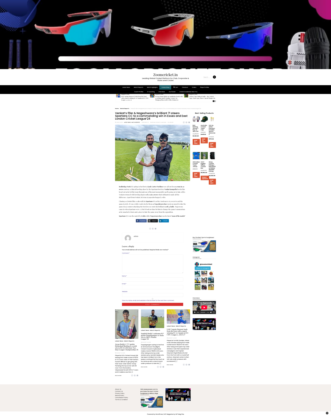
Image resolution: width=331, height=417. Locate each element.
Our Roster (172, 92)
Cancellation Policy (121, 398)
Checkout (185, 87)
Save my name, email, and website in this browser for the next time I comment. (148, 300)
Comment (126, 253)
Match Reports (138, 87)
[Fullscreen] (214, 312)
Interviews (162, 92)
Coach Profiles (138, 92)
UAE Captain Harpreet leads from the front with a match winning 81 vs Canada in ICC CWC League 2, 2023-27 (135, 98)
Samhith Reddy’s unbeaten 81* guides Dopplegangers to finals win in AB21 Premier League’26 (152, 336)
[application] (204, 307)
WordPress (159, 414)
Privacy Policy (119, 393)
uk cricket (171, 122)
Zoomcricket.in (165, 74)
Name (124, 276)
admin (136, 236)
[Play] (195, 312)
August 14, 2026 (120, 353)
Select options (205, 178)
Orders (194, 87)
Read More (118, 375)
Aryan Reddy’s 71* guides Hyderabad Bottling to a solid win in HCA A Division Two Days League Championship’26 (126, 347)
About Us (118, 389)
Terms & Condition (121, 400)
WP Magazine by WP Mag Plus (174, 414)
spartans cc (145, 122)
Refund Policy (119, 395)
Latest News (126, 87)
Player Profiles (204, 87)
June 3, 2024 (119, 122)
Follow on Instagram (203, 268)
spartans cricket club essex (158, 122)
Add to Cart (195, 142)
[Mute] (211, 312)
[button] (165, 34)
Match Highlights (152, 87)
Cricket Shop (165, 87)
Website (124, 292)
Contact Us (119, 391)
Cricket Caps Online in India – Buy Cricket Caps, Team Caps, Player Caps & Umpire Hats (202, 97)
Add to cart (203, 140)
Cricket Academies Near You (188, 92)
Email (124, 284)
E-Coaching (151, 92)
